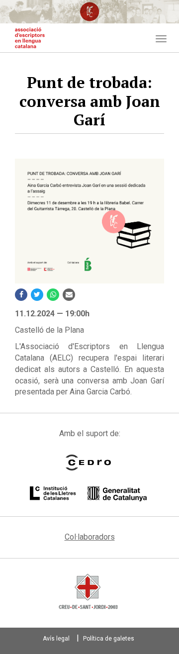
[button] (89, 221)
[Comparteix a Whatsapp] (53, 294)
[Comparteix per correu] (69, 294)
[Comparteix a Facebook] (21, 294)
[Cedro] (88, 462)
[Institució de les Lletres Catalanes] (88, 493)
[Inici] (29, 37)
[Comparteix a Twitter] (37, 294)
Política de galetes (108, 638)
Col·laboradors (90, 537)
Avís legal (56, 638)
